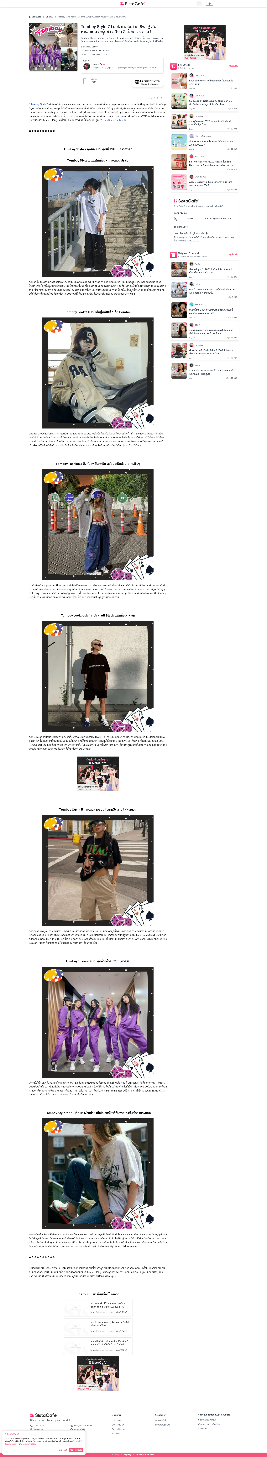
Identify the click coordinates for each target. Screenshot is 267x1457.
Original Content (119, 1429)
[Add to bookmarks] (85, 81)
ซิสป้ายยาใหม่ (160, 1420)
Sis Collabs (117, 1433)
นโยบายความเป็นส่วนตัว (208, 1419)
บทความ (49, 17)
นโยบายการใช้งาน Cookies (209, 1424)
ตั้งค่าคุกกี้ (63, 1450)
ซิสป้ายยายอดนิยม (162, 1424)
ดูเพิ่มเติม (233, 65)
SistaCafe (36, 17)
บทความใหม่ (117, 1420)
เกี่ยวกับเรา (202, 1428)
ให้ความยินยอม (76, 1450)
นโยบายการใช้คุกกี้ (30, 1444)
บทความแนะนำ (118, 1424)
